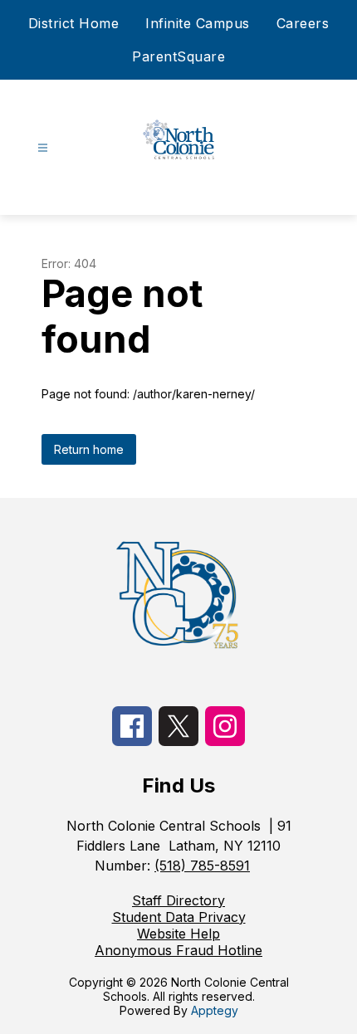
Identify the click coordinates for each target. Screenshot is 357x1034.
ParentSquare (178, 56)
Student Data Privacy (179, 917)
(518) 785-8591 (202, 865)
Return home (89, 449)
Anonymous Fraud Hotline (178, 950)
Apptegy (214, 1010)
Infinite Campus (197, 23)
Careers (303, 23)
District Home (74, 23)
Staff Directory (178, 900)
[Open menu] (42, 148)
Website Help (178, 933)
